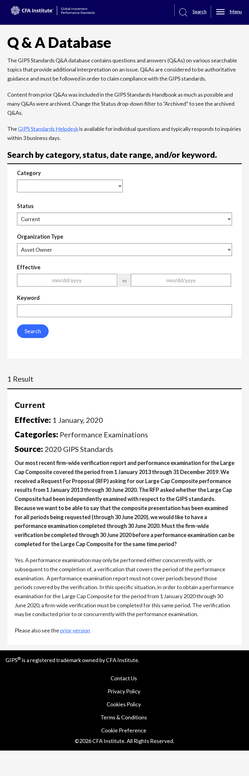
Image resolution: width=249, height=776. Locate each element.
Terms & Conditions (124, 717)
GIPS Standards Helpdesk (48, 128)
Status (25, 206)
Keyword (28, 297)
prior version (75, 630)
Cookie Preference (123, 730)
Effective (28, 267)
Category (29, 173)
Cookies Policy (124, 704)
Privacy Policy (123, 691)
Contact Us (124, 678)
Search (33, 331)
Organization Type (40, 236)
